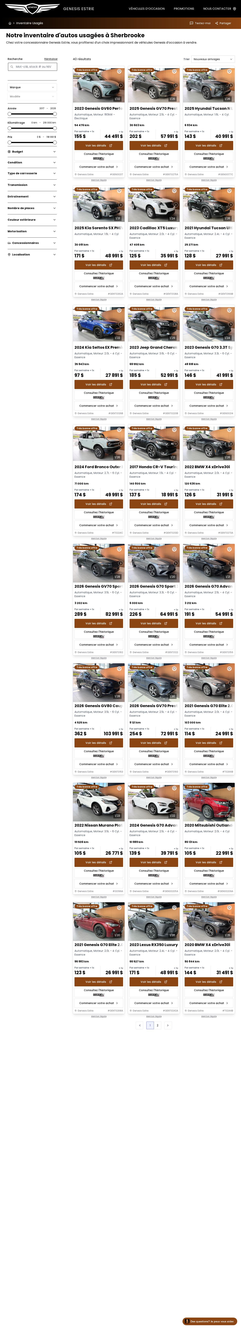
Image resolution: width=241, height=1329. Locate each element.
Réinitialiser (51, 58)
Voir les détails (96, 145)
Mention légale (98, 180)
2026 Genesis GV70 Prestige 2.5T (161, 705)
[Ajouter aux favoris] (119, 71)
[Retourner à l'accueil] (9, 23)
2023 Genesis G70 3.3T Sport (212, 347)
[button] (168, 1025)
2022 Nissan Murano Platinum (103, 825)
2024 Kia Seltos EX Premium (101, 347)
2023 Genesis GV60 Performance (106, 108)
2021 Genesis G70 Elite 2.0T (210, 705)
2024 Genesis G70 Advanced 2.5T (162, 825)
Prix (10, 137)
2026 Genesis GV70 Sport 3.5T (103, 586)
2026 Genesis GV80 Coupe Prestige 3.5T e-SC (118, 705)
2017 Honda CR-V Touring (154, 467)
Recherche (15, 59)
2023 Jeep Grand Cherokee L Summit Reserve (174, 347)
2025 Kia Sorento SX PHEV (99, 228)
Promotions (184, 8)
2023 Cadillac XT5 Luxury (154, 228)
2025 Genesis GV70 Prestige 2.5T (161, 108)
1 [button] (150, 1025)
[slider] (9, 114)
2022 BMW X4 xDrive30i (207, 467)
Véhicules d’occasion (147, 8)
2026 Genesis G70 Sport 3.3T (157, 586)
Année (12, 108)
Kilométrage (16, 123)
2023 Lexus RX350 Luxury (154, 945)
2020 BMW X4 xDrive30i (207, 945)
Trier (186, 59)
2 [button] (157, 1025)
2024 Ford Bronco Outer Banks (104, 467)
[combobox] (32, 87)
